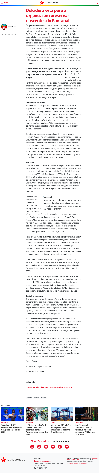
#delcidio (29, 397)
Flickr (67, 447)
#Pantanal (36, 397)
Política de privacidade (72, 463)
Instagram (39, 447)
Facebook (46, 447)
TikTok (60, 447)
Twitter (32, 447)
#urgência (43, 397)
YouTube (53, 447)
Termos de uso (83, 463)
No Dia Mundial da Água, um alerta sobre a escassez (49, 387)
